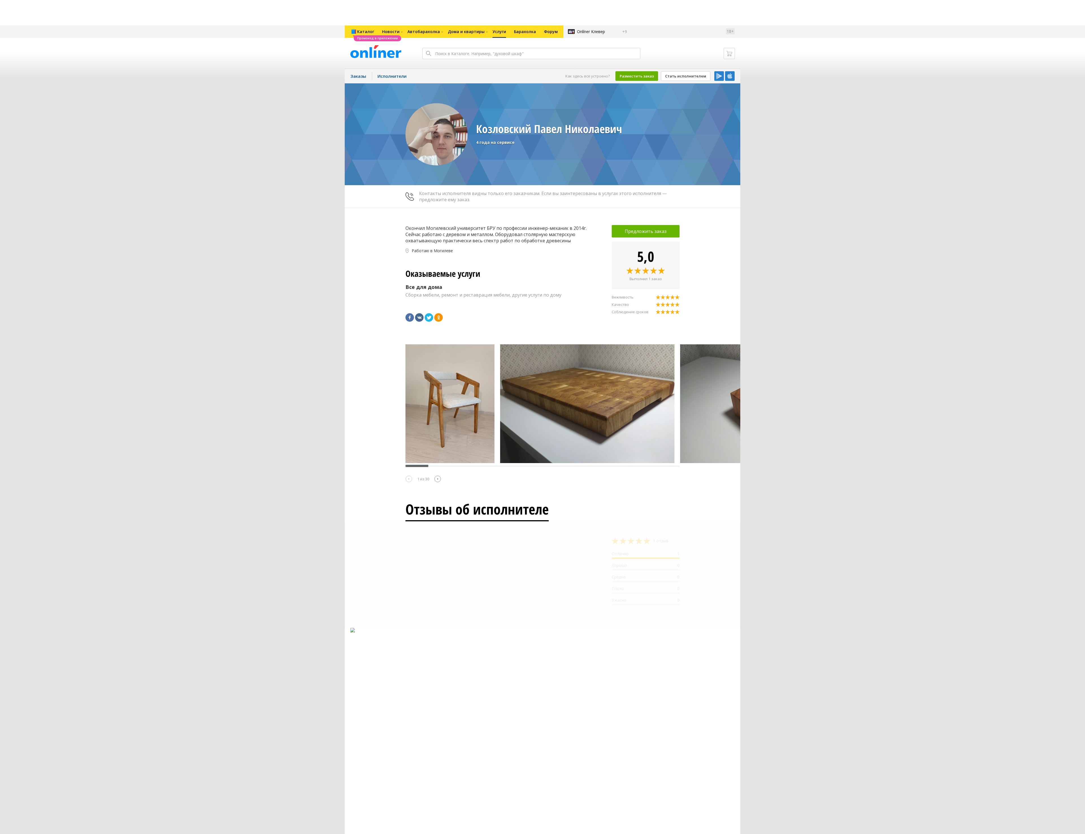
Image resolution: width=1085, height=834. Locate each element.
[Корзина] (729, 53)
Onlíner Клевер (591, 31)
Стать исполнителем (685, 76)
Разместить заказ (637, 76)
